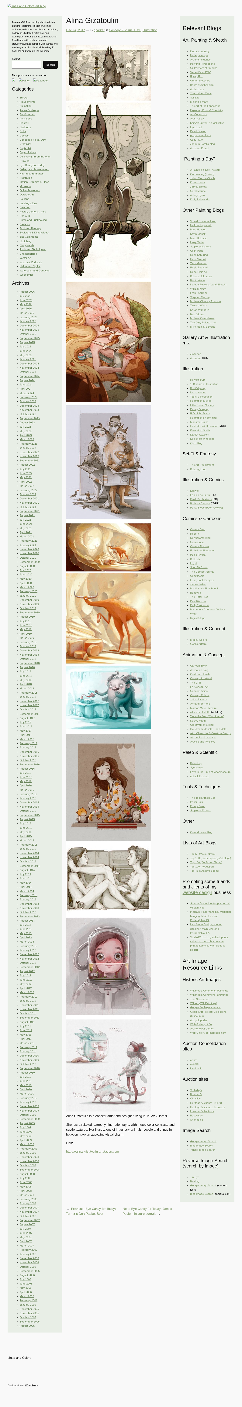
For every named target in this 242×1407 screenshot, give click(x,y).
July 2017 (25, 722)
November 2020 (29, 553)
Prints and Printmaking (33, 219)
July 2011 (25, 1026)
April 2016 (26, 785)
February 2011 (28, 1047)
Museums (25, 186)
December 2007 (29, 1207)
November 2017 (29, 705)
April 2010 (26, 1089)
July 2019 (25, 620)
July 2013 (25, 924)
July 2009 (25, 1127)
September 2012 (30, 966)
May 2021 (26, 527)
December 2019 (29, 599)
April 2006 (26, 1292)
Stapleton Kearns (200, 246)
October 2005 (28, 1317)
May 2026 (26, 304)
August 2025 (27, 342)
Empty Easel (197, 806)
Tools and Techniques (33, 249)
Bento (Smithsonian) (202, 84)
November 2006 (29, 1262)
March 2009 (27, 1144)
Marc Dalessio (198, 238)
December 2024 (29, 363)
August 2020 (27, 565)
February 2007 (28, 1249)
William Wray (198, 288)
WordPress (31, 1385)
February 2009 (28, 1148)
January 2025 (28, 359)
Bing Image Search (201, 1145)
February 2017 (28, 743)
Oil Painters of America (203, 67)
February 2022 (28, 489)
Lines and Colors (19, 1358)
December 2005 (29, 1308)
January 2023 (28, 447)
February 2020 (28, 591)
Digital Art (25, 148)
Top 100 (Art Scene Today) (206, 862)
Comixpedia (197, 575)
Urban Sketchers (200, 80)
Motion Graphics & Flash (34, 181)
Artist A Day (197, 118)
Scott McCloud (199, 567)
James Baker (198, 584)
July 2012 (25, 975)
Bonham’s (196, 1094)
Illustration (26, 177)
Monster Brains (199, 421)
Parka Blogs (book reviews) (206, 507)
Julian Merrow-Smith (202, 178)
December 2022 (29, 451)
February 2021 (28, 540)
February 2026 (28, 317)
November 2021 (29, 502)
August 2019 (27, 616)
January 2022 (28, 494)
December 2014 (29, 853)
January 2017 (28, 747)
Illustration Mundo (201, 400)
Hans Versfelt (198, 259)
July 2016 (25, 772)
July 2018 (25, 671)
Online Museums (30, 190)
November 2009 (29, 1110)
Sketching (25, 241)
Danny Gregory (199, 409)
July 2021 (25, 519)
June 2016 (26, 777)
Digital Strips (197, 617)
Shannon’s (196, 1119)
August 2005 (27, 1325)
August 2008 (27, 1173)
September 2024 (30, 376)
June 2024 (26, 384)
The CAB (195, 682)
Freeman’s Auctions (202, 1111)
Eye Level (196, 127)
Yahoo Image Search (202, 1149)
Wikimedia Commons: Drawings (209, 994)
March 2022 (27, 485)
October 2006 (28, 1266)
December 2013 (29, 903)
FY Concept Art (199, 686)
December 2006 (29, 1258)
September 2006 (30, 1270)
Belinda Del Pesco (201, 276)
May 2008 (26, 1186)
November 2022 (29, 456)
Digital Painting (28, 152)
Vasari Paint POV (200, 72)
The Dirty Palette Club (203, 322)
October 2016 (28, 760)
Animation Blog (199, 669)
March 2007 (27, 1245)
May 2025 (26, 355)
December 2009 (29, 1106)
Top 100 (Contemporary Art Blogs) (210, 858)
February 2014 (28, 895)
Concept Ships (199, 690)
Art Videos (26, 118)
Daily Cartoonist (199, 605)
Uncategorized (28, 253)
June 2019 (26, 625)
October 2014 (28, 861)
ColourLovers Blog (201, 832)
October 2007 (28, 1216)
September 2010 (30, 1068)
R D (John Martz (200, 413)
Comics (24, 135)
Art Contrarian (198, 114)
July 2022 (25, 469)
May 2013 (26, 933)
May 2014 (26, 882)
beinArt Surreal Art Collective (207, 122)
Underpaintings (199, 55)
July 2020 (25, 570)
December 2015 (29, 802)
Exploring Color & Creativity (206, 110)
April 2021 (26, 532)
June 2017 (26, 726)
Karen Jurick (197, 182)
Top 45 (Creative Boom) (204, 870)
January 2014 (28, 899)
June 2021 (26, 523)
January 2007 (28, 1254)
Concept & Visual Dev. (33, 139)
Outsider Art (27, 194)
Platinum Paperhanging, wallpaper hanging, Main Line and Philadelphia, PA (210, 916)
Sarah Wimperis (199, 309)
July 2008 (25, 1178)
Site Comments (29, 236)
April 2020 (26, 583)
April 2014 (26, 886)
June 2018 (26, 675)
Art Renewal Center (202, 1028)
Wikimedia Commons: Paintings (209, 990)
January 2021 (28, 545)
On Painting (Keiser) (202, 174)
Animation (26, 105)
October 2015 (28, 810)
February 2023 (28, 443)
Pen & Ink (25, 215)
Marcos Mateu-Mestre (203, 707)
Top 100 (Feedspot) (202, 866)
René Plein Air (198, 271)
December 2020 (29, 549)
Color (23, 131)
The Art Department (202, 464)
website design (197, 892)
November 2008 (29, 1161)
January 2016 (28, 798)
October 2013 (28, 912)
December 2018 (29, 650)
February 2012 (28, 996)
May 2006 (26, 1287)
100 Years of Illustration (204, 383)
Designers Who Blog (202, 438)
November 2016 (29, 755)
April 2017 (26, 734)
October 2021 (28, 507)
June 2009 (26, 1131)
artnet (193, 1059)
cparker (99, 30)
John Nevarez (198, 699)
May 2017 (26, 730)
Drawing (24, 160)
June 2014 (26, 878)
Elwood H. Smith (200, 430)
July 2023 (25, 426)
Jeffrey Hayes (198, 186)
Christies (195, 1098)
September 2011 (30, 1017)
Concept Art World (201, 678)
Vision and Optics (30, 266)
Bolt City (195, 558)
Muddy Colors (198, 639)
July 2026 (25, 295)
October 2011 (28, 1013)
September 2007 (30, 1220)
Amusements (27, 101)
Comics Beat (197, 529)
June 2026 (26, 300)
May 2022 (26, 477)
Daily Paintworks (200, 199)
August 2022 (27, 464)
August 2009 (27, 1123)
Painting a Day (28, 203)
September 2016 (30, 764)
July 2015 (25, 823)
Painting (24, 198)
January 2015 (28, 848)
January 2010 (28, 1102)
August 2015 (27, 819)
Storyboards (27, 245)
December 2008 (29, 1156)
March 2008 (27, 1194)
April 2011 (26, 1038)
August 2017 (27, 717)
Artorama (195, 358)
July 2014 (25, 874)
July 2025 (25, 346)
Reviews (25, 224)
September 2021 (30, 511)
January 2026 (28, 321)
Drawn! (194, 490)
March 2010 (27, 1093)
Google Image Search (203, 1141)
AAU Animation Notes (203, 737)
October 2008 (28, 1165)
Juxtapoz (195, 353)
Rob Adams (197, 314)
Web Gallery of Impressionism (208, 1032)
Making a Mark (199, 101)
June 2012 (26, 979)
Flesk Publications (201, 499)
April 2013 (26, 937)
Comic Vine (197, 541)
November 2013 (29, 907)
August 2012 (27, 971)
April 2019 (26, 633)
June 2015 (26, 827)
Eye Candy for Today (32, 165)
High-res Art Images (31, 173)
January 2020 (28, 595)
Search (16, 58)
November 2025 (29, 329)
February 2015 (28, 844)
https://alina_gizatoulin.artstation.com (92, 1151)
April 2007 (26, 1241)
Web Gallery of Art (201, 1024)
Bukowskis (196, 1115)
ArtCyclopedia (198, 1020)
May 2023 (26, 431)
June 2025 (26, 350)
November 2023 (29, 409)
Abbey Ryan (197, 195)
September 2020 (30, 561)
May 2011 (25, 1034)
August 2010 (27, 1072)
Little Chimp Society (202, 405)
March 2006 (27, 1296)
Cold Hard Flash (200, 674)
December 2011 (29, 1004)
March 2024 (27, 393)
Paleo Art (25, 207)
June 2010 (26, 1080)
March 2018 (27, 688)
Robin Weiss (197, 280)
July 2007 (25, 1228)
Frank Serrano (199, 292)
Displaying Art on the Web (35, 156)
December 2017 (29, 701)
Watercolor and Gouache (35, 270)
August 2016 (27, 768)
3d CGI (24, 97)
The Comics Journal (202, 571)
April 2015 (26, 836)
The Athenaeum (199, 999)
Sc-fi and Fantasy (30, 228)
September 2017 (30, 713)
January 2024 (28, 401)
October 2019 (28, 608)
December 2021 (29, 498)
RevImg (194, 1181)
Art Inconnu (197, 89)
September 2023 (30, 418)
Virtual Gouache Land (203, 221)
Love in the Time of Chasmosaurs (210, 771)
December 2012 (29, 954)
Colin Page (196, 250)
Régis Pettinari (199, 267)
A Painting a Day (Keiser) (205, 169)
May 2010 (26, 1085)
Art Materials (27, 114)
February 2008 (28, 1199)
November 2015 (29, 806)
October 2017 (28, 709)
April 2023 (26, 435)
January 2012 (28, 1000)
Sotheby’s (196, 1090)
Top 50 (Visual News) (203, 853)
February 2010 (28, 1097)
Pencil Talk (196, 801)
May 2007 (26, 1237)
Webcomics (26, 274)
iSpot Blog (196, 443)
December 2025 (29, 325)
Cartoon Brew (198, 665)
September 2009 (30, 1118)
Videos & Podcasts (31, 262)
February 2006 (28, 1300)
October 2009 (28, 1114)
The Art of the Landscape (205, 105)
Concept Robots (199, 695)
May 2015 (26, 831)
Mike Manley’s (202, 326)
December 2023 (29, 405)
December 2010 (29, 1055)
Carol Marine (198, 190)
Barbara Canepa (200, 503)
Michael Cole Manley (202, 318)
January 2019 (28, 646)
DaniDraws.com (199, 434)
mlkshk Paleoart (199, 776)
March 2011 (27, 1042)
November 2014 (29, 857)
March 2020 (27, 587)
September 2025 (30, 338)
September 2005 (30, 1321)
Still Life (194, 97)
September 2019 (30, 612)
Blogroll (24, 122)
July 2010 (25, 1076)
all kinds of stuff (199, 712)
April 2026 (26, 308)
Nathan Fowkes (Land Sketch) (208, 284)
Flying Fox (196, 76)
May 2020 (26, 578)
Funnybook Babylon (202, 579)
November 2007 (29, 1211)
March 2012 (27, 992)
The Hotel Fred (199, 596)
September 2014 (30, 865)
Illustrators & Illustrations (205, 426)
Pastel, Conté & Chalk (33, 211)
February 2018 (28, 692)
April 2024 (26, 388)
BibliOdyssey (198, 388)
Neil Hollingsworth (201, 225)
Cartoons (25, 127)
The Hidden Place (201, 93)
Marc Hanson (198, 229)
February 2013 (28, 945)
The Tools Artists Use (202, 797)
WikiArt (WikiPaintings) (203, 1003)
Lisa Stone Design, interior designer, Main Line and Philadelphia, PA (206, 928)
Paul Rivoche (198, 601)
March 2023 (27, 439)
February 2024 (28, 397)
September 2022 (30, 460)
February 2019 (28, 641)
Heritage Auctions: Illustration (207, 1107)
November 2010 (29, 1059)
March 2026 (27, 312)
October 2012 (28, 962)
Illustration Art (198, 392)
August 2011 (27, 1021)
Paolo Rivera (198, 554)
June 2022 (26, 473)
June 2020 (26, 574)
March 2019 (27, 637)
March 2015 (27, 840)
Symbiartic (196, 767)
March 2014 (27, 891)
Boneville (195, 592)
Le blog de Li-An (200, 494)
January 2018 (28, 696)
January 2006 (28, 1304)
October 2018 (28, 658)
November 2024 (29, 367)
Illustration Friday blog (203, 417)
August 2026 (27, 291)
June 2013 (26, 928)
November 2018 (29, 654)
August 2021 (27, 515)
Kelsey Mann (198, 720)
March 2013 (27, 941)
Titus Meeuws (198, 263)
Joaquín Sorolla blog (202, 143)
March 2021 (27, 536)
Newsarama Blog (200, 537)
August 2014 (27, 869)
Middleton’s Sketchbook (204, 588)
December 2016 (29, 751)
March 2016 (27, 789)
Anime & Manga (29, 110)
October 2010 (28, 1064)
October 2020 (28, 557)
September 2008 (30, 1169)
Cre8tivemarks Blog (202, 724)
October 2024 (28, 371)
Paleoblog (196, 763)
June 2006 (26, 1283)
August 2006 (27, 1275)
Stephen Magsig (200, 297)
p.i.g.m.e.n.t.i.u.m (200, 135)
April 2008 (26, 1190)
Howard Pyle (197, 379)
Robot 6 (195, 533)
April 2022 (26, 481)
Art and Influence (200, 59)
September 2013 (30, 916)
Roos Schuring (199, 254)
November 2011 (29, 1009)
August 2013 (27, 920)
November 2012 (29, 958)
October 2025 (28, 333)
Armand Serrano (200, 703)
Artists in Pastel (199, 148)
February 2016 (28, 793)
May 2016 (26, 781)
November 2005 (29, 1313)
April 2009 (26, 1140)
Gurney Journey (199, 51)
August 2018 (27, 667)
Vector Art (25, 257)
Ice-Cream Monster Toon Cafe (208, 728)
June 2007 (26, 1232)
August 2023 (27, 422)
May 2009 (26, 1135)
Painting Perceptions (202, 63)
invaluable (196, 1068)
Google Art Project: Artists (205, 1007)
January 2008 (28, 1203)
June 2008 (26, 1182)
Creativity (25, 143)
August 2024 (27, 380)
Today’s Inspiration (201, 396)
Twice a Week (198, 305)
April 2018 (26, 684)
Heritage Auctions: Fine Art (206, 1102)
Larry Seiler (197, 242)
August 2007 (27, 1224)
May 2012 (26, 983)
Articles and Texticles (202, 741)
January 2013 (28, 950)
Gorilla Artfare (198, 643)
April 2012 (26, 988)
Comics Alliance (199, 546)
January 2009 (28, 1152)
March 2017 (27, 739)
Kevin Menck (198, 233)
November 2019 (29, 603)
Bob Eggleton (198, 469)
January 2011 (28, 1051)
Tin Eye (194, 1176)
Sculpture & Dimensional (34, 232)
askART (195, 1064)
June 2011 (26, 1030)
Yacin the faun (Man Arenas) (207, 716)
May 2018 (26, 679)
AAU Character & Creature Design (210, 733)
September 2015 (30, 815)
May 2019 (26, 629)
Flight (193, 563)
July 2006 (25, 1279)
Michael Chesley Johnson (205, 301)
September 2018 (30, 663)
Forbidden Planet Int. (202, 550)
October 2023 (28, 414)
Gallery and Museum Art (34, 169)
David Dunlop (198, 131)
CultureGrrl (196, 139)
